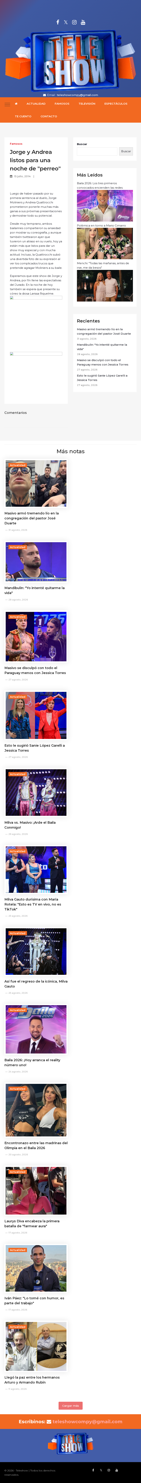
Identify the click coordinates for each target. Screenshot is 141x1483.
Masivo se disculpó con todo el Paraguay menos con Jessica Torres (102, 362)
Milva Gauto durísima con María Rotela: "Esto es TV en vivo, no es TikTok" (32, 904)
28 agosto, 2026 (18, 599)
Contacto (49, 116)
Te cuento (23, 116)
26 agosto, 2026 (18, 834)
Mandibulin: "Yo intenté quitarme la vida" (102, 347)
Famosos (62, 103)
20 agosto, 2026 (18, 1154)
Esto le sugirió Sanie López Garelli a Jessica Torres (102, 378)
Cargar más (70, 1405)
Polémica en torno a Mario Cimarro (101, 225)
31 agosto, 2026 (17, 530)
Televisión (87, 103)
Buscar (82, 144)
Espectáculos (115, 103)
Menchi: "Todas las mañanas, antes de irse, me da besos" (103, 265)
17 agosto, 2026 (17, 1232)
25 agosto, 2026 (18, 916)
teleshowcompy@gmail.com (77, 95)
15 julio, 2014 (22, 176)
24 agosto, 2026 (18, 1071)
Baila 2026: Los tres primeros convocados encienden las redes (100, 185)
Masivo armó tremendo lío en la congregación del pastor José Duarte (104, 331)
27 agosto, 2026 (18, 679)
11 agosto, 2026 (17, 1389)
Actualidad (36, 103)
